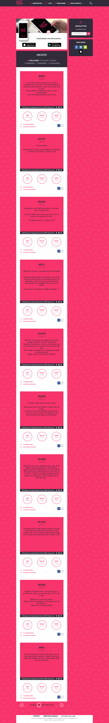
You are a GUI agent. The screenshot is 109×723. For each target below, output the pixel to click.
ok (89, 34)
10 (35, 705)
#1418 (41, 522)
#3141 (41, 139)
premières (42, 63)
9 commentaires (28, 187)
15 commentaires (28, 633)
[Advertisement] (53, 12)
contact (36, 716)
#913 (42, 264)
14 (47, 705)
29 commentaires (28, 124)
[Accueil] (19, 3)
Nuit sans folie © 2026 (68, 716)
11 (39, 705)
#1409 (41, 459)
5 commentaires (28, 250)
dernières (30, 63)
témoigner (61, 3)
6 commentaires (28, 444)
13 (45, 705)
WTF (50, 3)
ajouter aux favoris (29, 127)
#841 (42, 648)
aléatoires (55, 63)
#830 (42, 76)
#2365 (41, 202)
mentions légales (50, 716)
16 (52, 705)
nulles (45, 61)
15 (50, 705)
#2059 (41, 396)
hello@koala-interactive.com (74, 718)
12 (42, 705)
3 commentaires (28, 319)
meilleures (34, 61)
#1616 (41, 333)
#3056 (41, 585)
